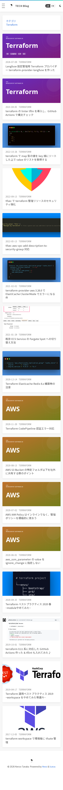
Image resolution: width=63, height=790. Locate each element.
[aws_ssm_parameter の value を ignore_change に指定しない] (31, 539)
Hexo (44, 766)
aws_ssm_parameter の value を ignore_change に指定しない (25, 561)
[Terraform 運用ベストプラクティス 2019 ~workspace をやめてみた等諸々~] (31, 673)
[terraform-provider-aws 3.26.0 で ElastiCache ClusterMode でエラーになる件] (31, 270)
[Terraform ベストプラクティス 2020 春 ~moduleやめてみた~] (31, 584)
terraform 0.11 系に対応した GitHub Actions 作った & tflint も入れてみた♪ (28, 650)
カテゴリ (11, 21)
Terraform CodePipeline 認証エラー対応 (30, 428)
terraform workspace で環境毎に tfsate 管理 (31, 740)
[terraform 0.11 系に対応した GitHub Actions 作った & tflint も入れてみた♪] (31, 628)
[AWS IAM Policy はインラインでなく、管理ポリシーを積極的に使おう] (31, 494)
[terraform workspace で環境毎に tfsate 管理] (31, 718)
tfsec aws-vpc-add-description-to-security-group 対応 (26, 247)
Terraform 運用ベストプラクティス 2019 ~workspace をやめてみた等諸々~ (29, 695)
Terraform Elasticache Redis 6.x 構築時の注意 (30, 385)
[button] (3, 6)
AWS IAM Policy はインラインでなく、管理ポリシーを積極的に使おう (31, 516)
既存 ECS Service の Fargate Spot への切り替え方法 (31, 340)
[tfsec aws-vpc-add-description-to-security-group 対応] (31, 225)
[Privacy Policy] (31, 775)
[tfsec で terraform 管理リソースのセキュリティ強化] (31, 180)
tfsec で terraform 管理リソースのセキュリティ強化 (31, 202)
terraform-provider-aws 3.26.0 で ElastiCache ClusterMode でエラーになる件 (30, 294)
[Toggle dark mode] (60, 6)
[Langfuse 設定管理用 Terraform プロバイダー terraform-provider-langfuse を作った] (31, 46)
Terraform (12, 24)
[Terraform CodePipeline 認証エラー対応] (31, 408)
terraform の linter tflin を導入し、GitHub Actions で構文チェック (31, 113)
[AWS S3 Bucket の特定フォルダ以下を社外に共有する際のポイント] (31, 449)
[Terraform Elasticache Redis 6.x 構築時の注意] (31, 363)
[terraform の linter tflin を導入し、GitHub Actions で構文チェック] (31, 91)
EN (53, 6)
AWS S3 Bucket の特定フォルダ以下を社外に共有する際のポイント (31, 471)
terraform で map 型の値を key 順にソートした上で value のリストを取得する (31, 157)
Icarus (53, 766)
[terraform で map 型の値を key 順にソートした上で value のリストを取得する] (31, 135)
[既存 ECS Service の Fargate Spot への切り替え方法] (31, 318)
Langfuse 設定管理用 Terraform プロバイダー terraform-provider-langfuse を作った (31, 68)
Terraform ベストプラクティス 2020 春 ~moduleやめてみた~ (28, 606)
